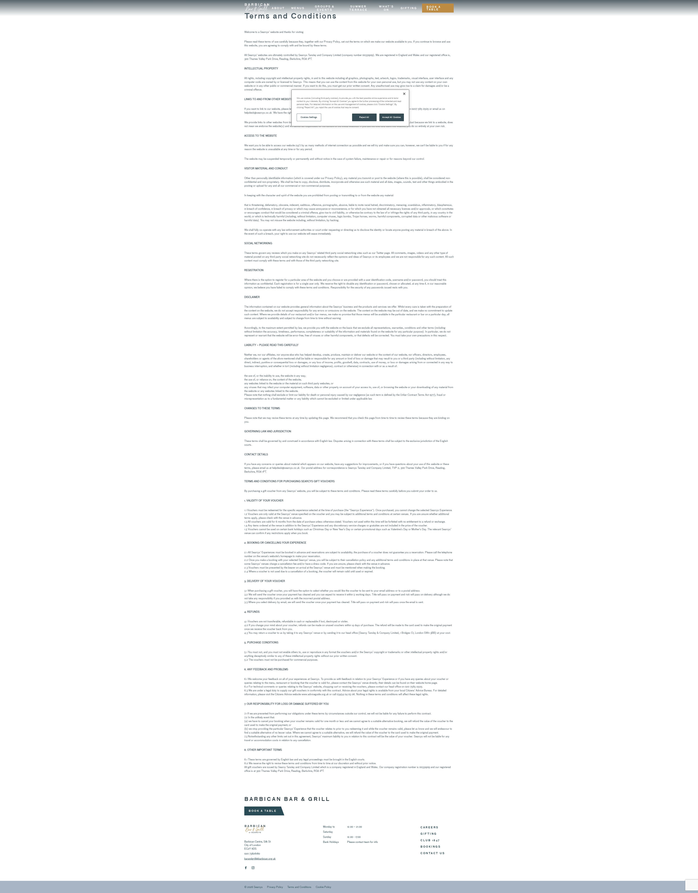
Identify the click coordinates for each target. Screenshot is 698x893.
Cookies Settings (309, 117)
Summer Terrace (358, 8)
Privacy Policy (275, 886)
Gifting (409, 8)
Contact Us (432, 853)
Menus (298, 8)
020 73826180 (252, 853)
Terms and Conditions (299, 886)
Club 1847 (430, 840)
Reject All (364, 117)
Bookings (430, 846)
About (278, 8)
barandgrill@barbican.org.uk (260, 858)
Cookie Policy (323, 886)
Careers (429, 827)
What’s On (386, 8)
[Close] (404, 94)
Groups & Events (324, 8)
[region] (350, 107)
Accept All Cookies (391, 117)
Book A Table (433, 8)
